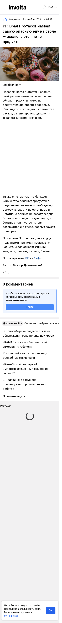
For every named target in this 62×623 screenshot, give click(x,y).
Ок (50, 610)
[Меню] (5, 8)
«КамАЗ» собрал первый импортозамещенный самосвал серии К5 (25, 369)
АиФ (37, 258)
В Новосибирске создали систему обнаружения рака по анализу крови (28, 333)
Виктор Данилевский (28, 265)
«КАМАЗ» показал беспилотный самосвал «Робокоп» (25, 344)
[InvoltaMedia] (17, 7)
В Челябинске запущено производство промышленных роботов (24, 384)
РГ (27, 258)
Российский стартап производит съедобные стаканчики (26, 355)
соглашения (11, 615)
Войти (30, 307)
